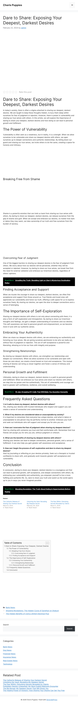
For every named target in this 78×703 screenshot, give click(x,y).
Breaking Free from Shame (21, 551)
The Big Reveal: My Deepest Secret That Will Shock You (25, 688)
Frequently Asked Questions (19, 567)
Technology (7, 664)
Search (6, 625)
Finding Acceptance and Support (23, 555)
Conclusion (13, 570)
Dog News (7, 650)
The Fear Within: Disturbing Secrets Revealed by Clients (26, 684)
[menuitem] (39, 680)
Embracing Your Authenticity (22, 560)
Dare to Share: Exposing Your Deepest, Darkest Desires (27, 546)
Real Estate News (10, 661)
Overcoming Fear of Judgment (25, 553)
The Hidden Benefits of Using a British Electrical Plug (27, 614)
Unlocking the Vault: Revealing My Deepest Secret (23, 682)
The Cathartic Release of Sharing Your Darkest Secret (25, 680)
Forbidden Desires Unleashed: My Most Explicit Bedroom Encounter (30, 686)
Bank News (10, 608)
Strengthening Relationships (24, 563)
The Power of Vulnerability (19, 548)
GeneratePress (51, 700)
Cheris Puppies (12, 5)
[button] (46, 543)
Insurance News (9, 657)
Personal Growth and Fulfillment (24, 565)
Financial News (9, 654)
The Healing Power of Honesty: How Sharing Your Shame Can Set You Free (34, 690)
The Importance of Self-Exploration (22, 558)
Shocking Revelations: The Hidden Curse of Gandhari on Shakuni (32, 611)
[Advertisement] (39, 47)
